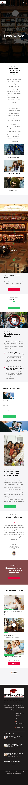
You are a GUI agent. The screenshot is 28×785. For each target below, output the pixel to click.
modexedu (16, 614)
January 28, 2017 (10, 748)
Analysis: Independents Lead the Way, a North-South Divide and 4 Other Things (14, 745)
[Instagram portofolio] (6, 780)
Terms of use (10, 773)
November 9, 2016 (10, 637)
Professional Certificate (14, 190)
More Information (10, 363)
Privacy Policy (18, 773)
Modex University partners (14, 157)
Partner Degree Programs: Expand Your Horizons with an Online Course (15, 368)
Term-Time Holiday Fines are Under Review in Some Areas (12, 657)
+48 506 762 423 (19, 727)
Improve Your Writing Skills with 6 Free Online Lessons (13, 612)
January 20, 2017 (9, 614)
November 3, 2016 (10, 660)
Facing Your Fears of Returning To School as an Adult (14, 737)
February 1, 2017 (10, 739)
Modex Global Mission (14, 173)
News (12, 609)
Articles (7, 609)
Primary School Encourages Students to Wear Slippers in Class (13, 634)
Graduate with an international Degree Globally (15, 353)
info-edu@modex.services (20, 723)
